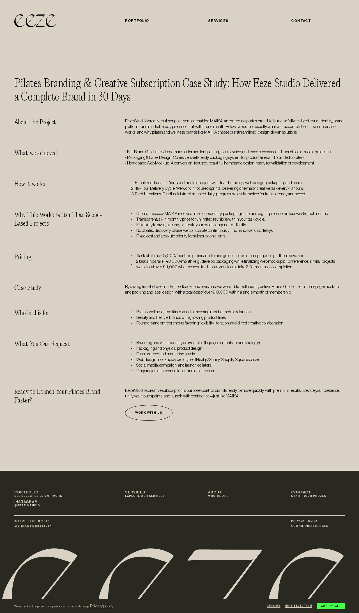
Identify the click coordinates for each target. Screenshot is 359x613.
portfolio (137, 20)
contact (301, 20)
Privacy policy (101, 606)
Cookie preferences (309, 526)
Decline (273, 606)
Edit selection (298, 606)
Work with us (148, 412)
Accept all (330, 606)
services (218, 20)
